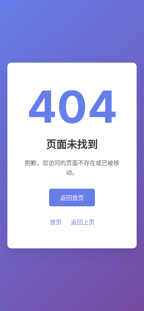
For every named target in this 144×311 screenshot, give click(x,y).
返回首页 (72, 198)
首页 (56, 222)
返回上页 (83, 222)
